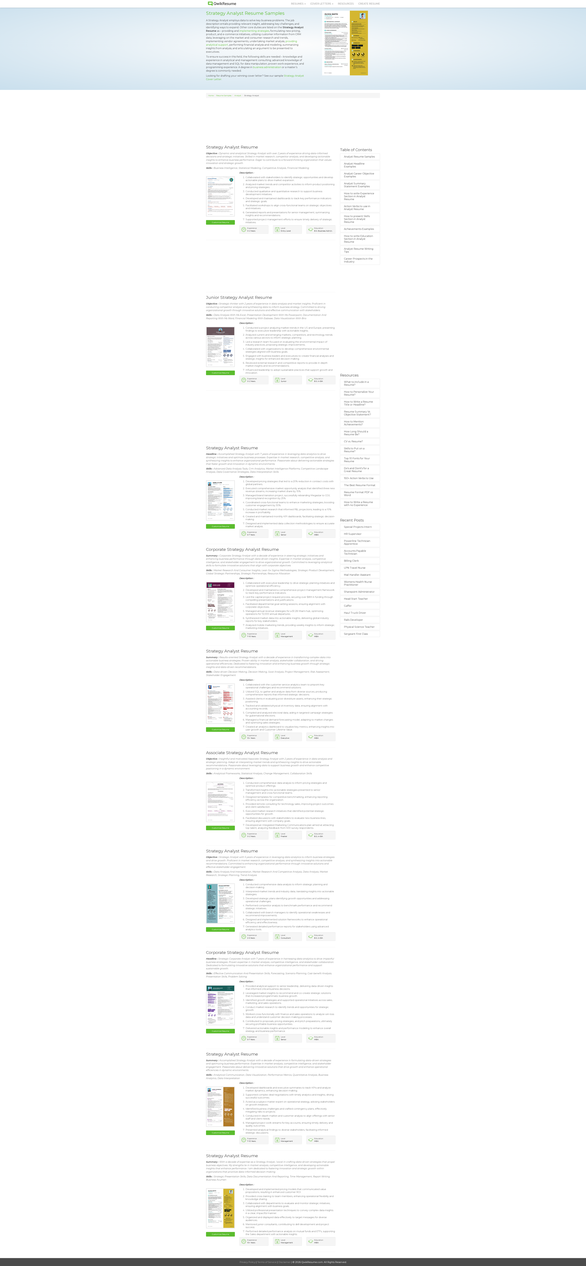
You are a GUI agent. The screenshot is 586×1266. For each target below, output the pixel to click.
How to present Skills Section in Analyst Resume (357, 219)
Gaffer (348, 605)
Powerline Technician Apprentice (357, 542)
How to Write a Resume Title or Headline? (358, 403)
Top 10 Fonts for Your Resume (357, 460)
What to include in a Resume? (356, 383)
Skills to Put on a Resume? (354, 450)
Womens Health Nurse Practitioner (358, 583)
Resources (346, 3)
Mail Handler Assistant (357, 574)
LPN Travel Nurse (354, 567)
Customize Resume (220, 222)
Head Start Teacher (356, 598)
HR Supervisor (353, 533)
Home (211, 95)
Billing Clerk (351, 560)
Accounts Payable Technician (355, 552)
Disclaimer (284, 1262)
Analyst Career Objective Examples (359, 175)
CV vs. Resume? (353, 441)
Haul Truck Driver (355, 612)
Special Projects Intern (358, 526)
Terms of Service (267, 1262)
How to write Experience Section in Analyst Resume (359, 196)
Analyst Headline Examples (354, 165)
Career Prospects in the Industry (358, 260)
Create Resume (369, 3)
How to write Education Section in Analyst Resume (358, 239)
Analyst (237, 95)
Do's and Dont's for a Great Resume (356, 470)
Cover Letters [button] (321, 3)
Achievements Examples (359, 229)
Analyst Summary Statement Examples (357, 185)
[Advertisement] (293, 121)
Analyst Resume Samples (359, 156)
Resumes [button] (297, 3)
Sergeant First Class (356, 633)
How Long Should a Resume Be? (356, 433)
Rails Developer (353, 619)
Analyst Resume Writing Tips (358, 250)
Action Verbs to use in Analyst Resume (357, 208)
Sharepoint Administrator (359, 591)
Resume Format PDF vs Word (358, 494)
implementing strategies (254, 30)
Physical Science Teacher (359, 626)
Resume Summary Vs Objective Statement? (357, 413)
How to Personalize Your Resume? (359, 393)
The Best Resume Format (359, 485)
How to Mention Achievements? (354, 423)
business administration (267, 67)
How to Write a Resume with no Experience (358, 504)
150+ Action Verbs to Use (359, 478)
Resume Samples (223, 95)
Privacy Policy (248, 1262)
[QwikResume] (222, 4)
